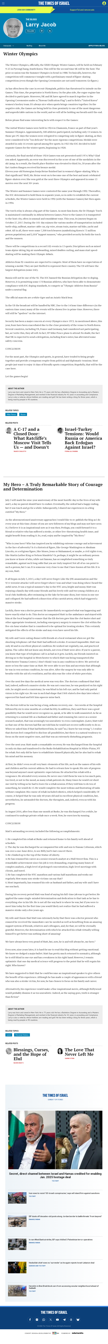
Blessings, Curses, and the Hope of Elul (31, 1054)
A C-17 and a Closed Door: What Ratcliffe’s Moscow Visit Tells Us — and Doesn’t (32, 438)
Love (9, 1035)
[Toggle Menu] (3, 3)
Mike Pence (11, 414)
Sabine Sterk (69, 1058)
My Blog (29, 46)
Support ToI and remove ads (82, 10)
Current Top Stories (55, 1100)
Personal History (22, 1035)
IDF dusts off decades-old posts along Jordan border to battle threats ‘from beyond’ (65, 1216)
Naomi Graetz (19, 1063)
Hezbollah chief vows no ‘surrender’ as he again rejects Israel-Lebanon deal (61, 1263)
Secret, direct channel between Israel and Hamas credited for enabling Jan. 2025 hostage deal (55, 1175)
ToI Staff (55, 1181)
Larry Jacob (41, 25)
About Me (42, 46)
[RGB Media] (56, 1333)
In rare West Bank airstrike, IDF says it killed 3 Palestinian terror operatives (61, 1240)
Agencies (32, 1266)
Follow (30, 31)
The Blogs (31, 19)
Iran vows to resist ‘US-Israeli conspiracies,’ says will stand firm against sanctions (64, 1193)
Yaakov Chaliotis (20, 451)
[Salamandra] (77, 1333)
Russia (23, 414)
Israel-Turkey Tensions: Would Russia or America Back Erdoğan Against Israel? (83, 438)
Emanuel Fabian (34, 1219)
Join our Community (26, 10)
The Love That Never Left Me (79, 1052)
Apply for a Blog (97, 46)
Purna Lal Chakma (71, 451)
